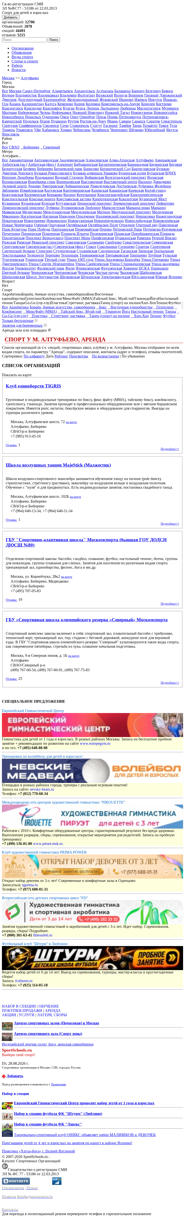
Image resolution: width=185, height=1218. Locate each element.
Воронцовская (68, 182)
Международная (56, 212)
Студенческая (64, 251)
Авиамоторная (21, 160)
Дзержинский (170, 95)
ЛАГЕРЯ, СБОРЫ (52, 1015)
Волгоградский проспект (125, 177)
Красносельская (15, 199)
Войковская (94, 177)
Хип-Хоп (140, 316)
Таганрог (110, 125)
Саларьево (95, 242)
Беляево (29, 169)
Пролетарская (13, 238)
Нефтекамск (62, 113)
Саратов (153, 121)
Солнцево (126, 247)
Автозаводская (46, 160)
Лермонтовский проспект (134, 203)
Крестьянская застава (73, 199)
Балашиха (122, 91)
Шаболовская (150, 273)
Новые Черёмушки (17, 225)
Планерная (51, 234)
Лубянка (52, 208)
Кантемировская (76, 190)
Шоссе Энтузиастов (42, 277)
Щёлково (136, 130)
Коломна (93, 104)
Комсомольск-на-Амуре (120, 104)
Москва (8, 78)
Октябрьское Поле (103, 225)
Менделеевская (83, 212)
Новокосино (56, 221)
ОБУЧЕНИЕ (49, 1006)
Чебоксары (82, 130)
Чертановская (65, 273)
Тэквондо (111, 311)
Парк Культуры (14, 229)
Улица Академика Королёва (117, 260)
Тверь (137, 125)
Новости (19, 70)
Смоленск (51, 125)
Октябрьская (76, 225)
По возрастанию (105, 356)
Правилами (58, 1084)
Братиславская (143, 169)
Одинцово (50, 117)
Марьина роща (138, 208)
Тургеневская (13, 260)
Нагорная (50, 216)
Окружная (56, 225)
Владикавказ (48, 95)
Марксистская (113, 208)
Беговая (175, 164)
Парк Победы (39, 229)
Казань (15, 104)
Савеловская (76, 242)
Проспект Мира (77, 238)
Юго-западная (142, 277)
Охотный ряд (147, 225)
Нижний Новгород (88, 113)
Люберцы (128, 108)
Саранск (138, 121)
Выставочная (92, 182)
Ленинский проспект (94, 203)
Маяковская (11, 212)
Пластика (38, 316)
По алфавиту (34, 356)
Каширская (118, 190)
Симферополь (30, 125)
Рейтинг (61, 356)
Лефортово (165, 203)
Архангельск (84, 91)
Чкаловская (129, 273)
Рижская (9, 242)
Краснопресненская (146, 195)
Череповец (119, 130)
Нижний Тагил (117, 113)
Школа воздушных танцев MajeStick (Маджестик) (58, 465)
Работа (17, 65)
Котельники (86, 195)
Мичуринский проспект (131, 212)
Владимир (68, 95)
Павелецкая (168, 225)
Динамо (34, 186)
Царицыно (159, 268)
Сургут (96, 125)
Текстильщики (14, 255)
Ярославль (10, 134)
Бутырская (155, 173)
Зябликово (10, 190)
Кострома (164, 104)
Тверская (145, 251)
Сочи (64, 125)
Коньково (54, 195)
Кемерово (65, 104)
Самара (125, 121)
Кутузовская (66, 203)
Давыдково (162, 182)
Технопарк (70, 255)
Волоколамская (14, 182)
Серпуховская (13, 247)
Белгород (153, 91)
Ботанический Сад (115, 169)
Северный (50, 147)
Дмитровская (52, 186)
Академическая (72, 160)
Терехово (52, 255)
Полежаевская (101, 234)
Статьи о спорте (25, 61)
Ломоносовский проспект (23, 208)
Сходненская (108, 251)
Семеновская (162, 242)
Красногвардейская (113, 195)
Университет (25, 268)
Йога (126, 311)
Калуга (50, 104)
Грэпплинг (163, 307)
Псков (45, 121)
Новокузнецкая (80, 221)
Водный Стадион (69, 177)
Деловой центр (14, 186)
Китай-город (155, 190)
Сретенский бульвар (18, 251)
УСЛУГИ (26, 1015)
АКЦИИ (9, 1015)
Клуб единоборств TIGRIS (33, 385)
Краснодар (33, 108)
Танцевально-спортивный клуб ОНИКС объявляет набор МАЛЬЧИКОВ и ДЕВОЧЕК (85, 1135)
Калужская (53, 190)
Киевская (136, 190)
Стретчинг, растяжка (66, 316)
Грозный (151, 95)
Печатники (11, 234)
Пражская (122, 234)
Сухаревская (87, 251)
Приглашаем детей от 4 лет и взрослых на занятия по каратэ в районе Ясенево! (67, 1143)
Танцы (170, 311)
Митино (103, 212)
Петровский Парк (127, 229)
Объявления (22, 52)
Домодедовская (102, 186)
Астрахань (104, 91)
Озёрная (40, 225)
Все (5, 91)
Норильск (33, 117)
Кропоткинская (105, 199)
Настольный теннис (147, 311)
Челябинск (100, 130)
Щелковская (70, 277)
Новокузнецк (142, 113)
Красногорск (12, 108)
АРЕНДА (53, 1011)
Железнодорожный (83, 100)
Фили (70, 268)
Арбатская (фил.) (42, 164)
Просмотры (78, 356)
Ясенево (175, 277)
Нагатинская (30, 216)
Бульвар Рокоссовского (53, 173)
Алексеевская (97, 160)
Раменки (144, 238)
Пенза (101, 117)
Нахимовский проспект (115, 216)
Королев (148, 104)
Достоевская (126, 186)
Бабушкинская (86, 164)
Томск (164, 125)
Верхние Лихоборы (18, 177)
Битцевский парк (68, 169)
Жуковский (108, 100)
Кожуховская (12, 195)
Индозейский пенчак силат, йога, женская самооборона (47, 1044)
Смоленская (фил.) (69, 247)
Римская (24, 242)
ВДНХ (170, 173)
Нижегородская (169, 216)
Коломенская (35, 195)
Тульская (169, 255)
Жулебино (162, 186)
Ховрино (130, 268)
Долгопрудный (30, 100)
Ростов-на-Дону (93, 121)
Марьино (158, 208)
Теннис (156, 316)
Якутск (172, 130)
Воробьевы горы (41, 182)
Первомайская (87, 229)
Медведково (32, 212)
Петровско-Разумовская (162, 229)
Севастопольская (137, 242)
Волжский (104, 95)
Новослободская (138, 221)
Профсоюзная (102, 238)
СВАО (14, 147)
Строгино (44, 251)
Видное (8, 95)
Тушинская (34, 260)
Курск (81, 108)
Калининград (33, 104)
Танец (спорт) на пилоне (108, 316)
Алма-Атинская (122, 160)
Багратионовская (112, 164)
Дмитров (9, 100)
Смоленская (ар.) (39, 247)
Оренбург (87, 117)
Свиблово (113, 242)
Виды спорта (22, 57)
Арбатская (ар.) (14, 164)
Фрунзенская (111, 268)
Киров (79, 104)
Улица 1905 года (79, 260)
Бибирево (29, 147)
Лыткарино (109, 108)
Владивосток (26, 95)
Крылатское (128, 199)
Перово (105, 229)
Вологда (120, 95)
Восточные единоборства (130, 307)
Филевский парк (50, 268)
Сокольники (107, 247)
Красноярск (52, 108)
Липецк (92, 108)
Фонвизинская (88, 268)
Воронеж (135, 95)
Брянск (167, 91)
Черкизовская (42, 273)
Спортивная (160, 247)
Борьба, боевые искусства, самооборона (62, 307)
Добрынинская (76, 186)
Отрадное (127, 225)
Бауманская (158, 164)
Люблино (93, 208)
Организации (23, 48)
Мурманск (170, 108)
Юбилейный (155, 130)
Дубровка (145, 186)
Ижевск (140, 100)
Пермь (112, 117)
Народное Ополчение (77, 216)
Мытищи (9, 113)
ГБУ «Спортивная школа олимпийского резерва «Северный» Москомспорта (87, 619)
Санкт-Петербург (36, 91)
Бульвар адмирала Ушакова (95, 173)
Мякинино (11, 216)
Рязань (112, 121)
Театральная (164, 251)
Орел (74, 117)
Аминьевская (166, 160)
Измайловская (31, 190)
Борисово (91, 169)
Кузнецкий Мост (153, 199)
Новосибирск (13, 117)
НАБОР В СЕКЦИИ (19, 1006)
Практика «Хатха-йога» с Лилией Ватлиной (38, 1151)
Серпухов (10, 125)
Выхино (145, 182)
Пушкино (59, 121)
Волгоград (86, 95)
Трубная (154, 255)
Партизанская (62, 229)
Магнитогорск (149, 108)
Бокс (101, 307)
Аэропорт (65, 164)
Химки (66, 130)
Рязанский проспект (48, 242)
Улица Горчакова (155, 260)
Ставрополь (79, 125)
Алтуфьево (30, 78)
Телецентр (35, 255)
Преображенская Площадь (153, 234)
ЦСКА (144, 268)
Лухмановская (72, 208)
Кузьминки (11, 203)
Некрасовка (145, 216)
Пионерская (31, 234)
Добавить (11, 17)
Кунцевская (30, 203)
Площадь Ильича (75, 234)
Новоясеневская (166, 221)
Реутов (73, 121)
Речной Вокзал (164, 238)
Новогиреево (35, 221)
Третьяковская (117, 255)
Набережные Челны (34, 113)
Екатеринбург (54, 100)
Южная (161, 277)
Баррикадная (137, 164)
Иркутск (155, 100)
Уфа (37, 130)
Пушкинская (125, 238)
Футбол (169, 316)
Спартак (142, 247)
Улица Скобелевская (92, 264)
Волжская (155, 177)
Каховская (99, 190)
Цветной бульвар (16, 273)
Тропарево (138, 255)
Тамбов (125, 125)
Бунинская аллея (132, 173)
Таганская (128, 251)
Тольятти (150, 125)
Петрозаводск (130, 117)
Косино (69, 195)
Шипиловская (13, 277)
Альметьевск (62, 91)
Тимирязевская (91, 255)
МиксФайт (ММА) (40, 311)
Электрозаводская (115, 277)
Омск (64, 117)
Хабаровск (50, 130)
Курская (48, 203)
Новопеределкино (109, 221)
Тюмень (8, 130)
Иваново (126, 100)
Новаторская (12, 221)
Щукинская (90, 277)
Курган (69, 108)
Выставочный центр (120, 182)
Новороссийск (166, 113)
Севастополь (171, 121)
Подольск (31, 121)
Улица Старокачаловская (130, 264)
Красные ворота (42, 199)
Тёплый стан (55, 260)
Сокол (91, 247)
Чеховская (86, 273)
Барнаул (138, 91)
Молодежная (162, 212)
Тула (173, 125)
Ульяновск (24, 130)
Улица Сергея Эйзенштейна (51, 264)
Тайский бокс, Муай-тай (79, 311)
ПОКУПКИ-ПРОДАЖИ (22, 1011)
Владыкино (44, 177)
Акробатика (19, 307)
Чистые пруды (107, 273)
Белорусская (12, 169)
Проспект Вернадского (44, 238)
